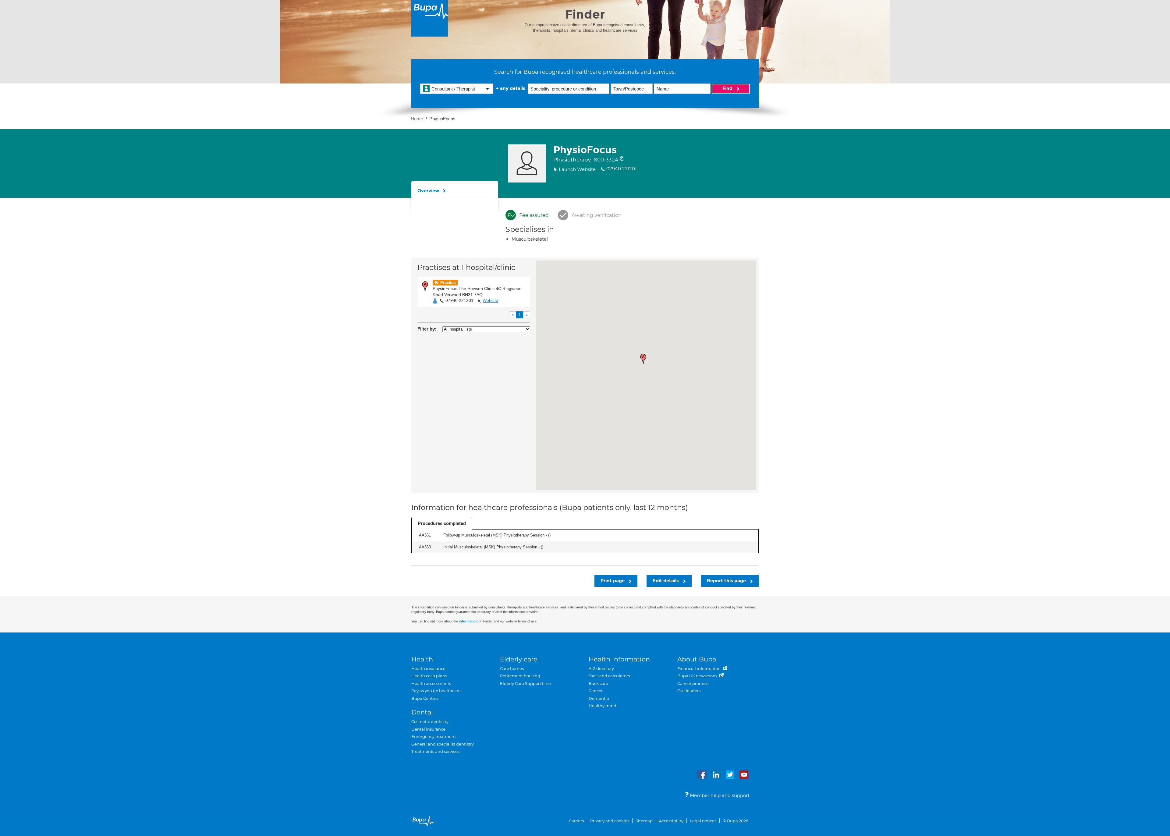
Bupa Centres (424, 698)
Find (728, 88)
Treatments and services (435, 751)
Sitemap (644, 820)
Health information (619, 659)
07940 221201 (459, 300)
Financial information (699, 668)
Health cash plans (429, 675)
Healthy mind (602, 705)
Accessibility (671, 820)
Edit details (666, 580)
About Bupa (696, 659)
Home (417, 118)
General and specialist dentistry (442, 744)
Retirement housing (520, 675)
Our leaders (688, 690)
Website (490, 300)
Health (422, 659)
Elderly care (518, 659)
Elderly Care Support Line (525, 683)
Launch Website (577, 169)
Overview (428, 190)
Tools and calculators (609, 675)
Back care (598, 683)
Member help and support (719, 795)
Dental (422, 712)
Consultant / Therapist (453, 88)
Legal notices (703, 820)
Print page (613, 580)
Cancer (596, 690)
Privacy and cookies (609, 820)
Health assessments (431, 683)
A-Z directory (601, 668)
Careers (576, 820)
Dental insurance (428, 729)
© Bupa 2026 (735, 820)
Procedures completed (442, 523)
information (468, 621)
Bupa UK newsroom (697, 675)
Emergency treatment (433, 736)
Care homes (512, 668)
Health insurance (428, 668)
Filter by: (426, 328)
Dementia (599, 698)
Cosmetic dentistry (429, 721)
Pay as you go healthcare (436, 690)
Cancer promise (693, 683)
